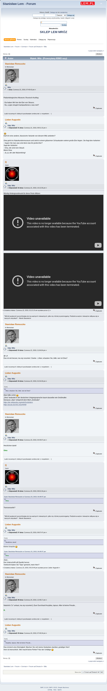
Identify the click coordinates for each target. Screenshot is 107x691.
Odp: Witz (11, 126)
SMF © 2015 (53, 687)
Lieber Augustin (12, 119)
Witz (9, 87)
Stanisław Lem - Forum (19, 4)
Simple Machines (63, 687)
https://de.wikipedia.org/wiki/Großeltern (18, 402)
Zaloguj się (53, 12)
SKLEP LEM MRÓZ (53, 32)
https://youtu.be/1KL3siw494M (15, 405)
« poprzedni (92, 51)
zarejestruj (63, 12)
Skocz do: (78, 672)
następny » (100, 51)
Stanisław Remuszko (15, 64)
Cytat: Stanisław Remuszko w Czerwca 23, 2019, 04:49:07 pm (25, 496)
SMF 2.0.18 (44, 687)
